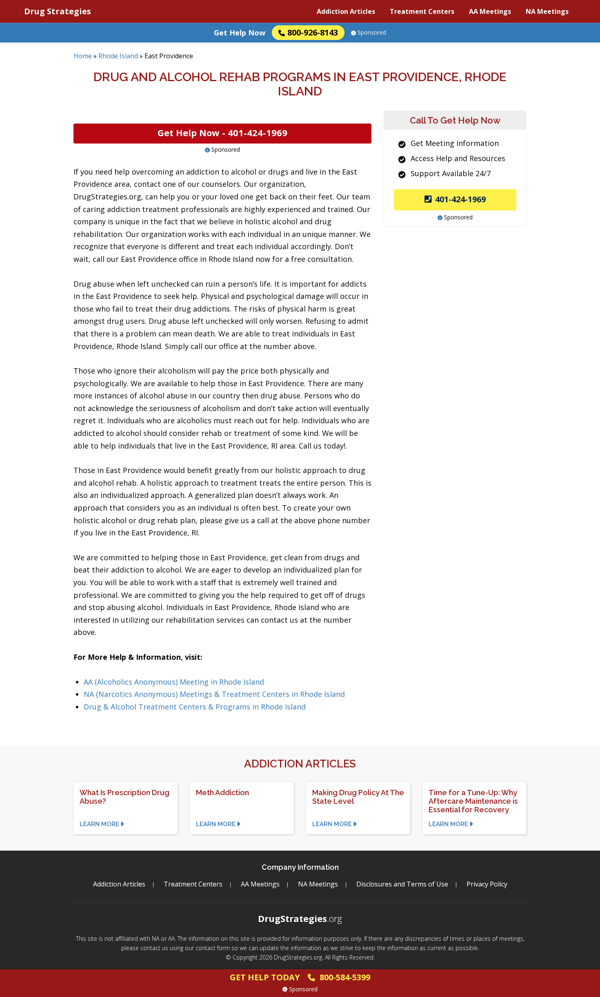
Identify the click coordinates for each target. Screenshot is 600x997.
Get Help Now (239, 33)
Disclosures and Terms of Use (402, 884)
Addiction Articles (346, 11)
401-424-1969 (460, 199)
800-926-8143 (312, 32)
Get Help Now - (222, 132)
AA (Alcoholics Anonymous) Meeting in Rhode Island (174, 682)
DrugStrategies (300, 918)
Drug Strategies (57, 11)
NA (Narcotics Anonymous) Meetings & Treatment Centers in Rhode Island (214, 694)
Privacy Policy (487, 884)
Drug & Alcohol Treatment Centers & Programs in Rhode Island (195, 707)
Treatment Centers (422, 11)
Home (82, 55)
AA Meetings (490, 11)
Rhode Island (118, 55)
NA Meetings (547, 11)
